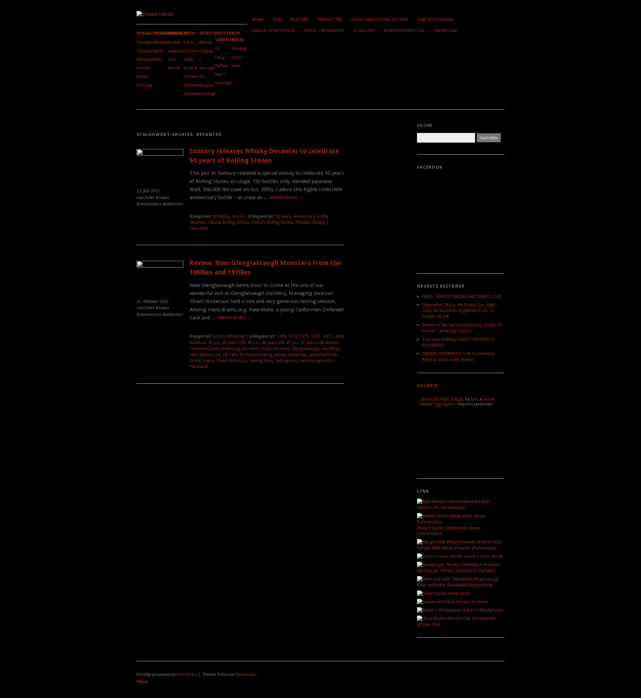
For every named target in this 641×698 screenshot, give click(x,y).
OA (217, 354)
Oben (142, 681)
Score (195, 360)
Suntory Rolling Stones (272, 222)
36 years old (233, 342)
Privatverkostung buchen (379, 19)
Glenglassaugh (305, 348)
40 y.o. (253, 342)
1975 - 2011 (322, 336)
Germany (281, 348)
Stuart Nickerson (231, 360)
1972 (292, 336)
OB (225, 354)
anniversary (304, 216)
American (177, 50)
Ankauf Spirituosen (273, 30)
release (214, 222)
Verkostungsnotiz (315, 360)
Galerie (427, 385)
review (280, 354)
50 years (283, 216)
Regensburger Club (404, 30)
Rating (266, 354)
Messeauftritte (150, 59)
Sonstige (145, 85)
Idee (277, 19)
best (215, 348)
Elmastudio (246, 674)
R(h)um (206, 42)
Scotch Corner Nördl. (482, 556)
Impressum (445, 30)
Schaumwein (196, 85)
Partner (299, 19)
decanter (198, 222)
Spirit (157, 50)
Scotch (174, 42)
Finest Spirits (458, 593)
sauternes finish (322, 354)
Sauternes (297, 354)
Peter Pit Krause (244, 354)
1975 (304, 336)
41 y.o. (292, 342)
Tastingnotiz (285, 360)
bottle (322, 216)
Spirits (207, 33)
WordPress (187, 674)
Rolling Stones (236, 222)
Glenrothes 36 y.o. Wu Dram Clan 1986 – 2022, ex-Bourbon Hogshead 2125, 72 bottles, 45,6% (460, 310)
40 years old (272, 342)
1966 (281, 336)
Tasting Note (260, 360)
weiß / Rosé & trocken (191, 68)
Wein (157, 59)
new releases (201, 354)
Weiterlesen (286, 197)
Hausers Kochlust (471, 601)
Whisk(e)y (161, 42)
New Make (330, 348)
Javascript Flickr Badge (441, 398)
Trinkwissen (167, 33)
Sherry (208, 360)
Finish (265, 348)
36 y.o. (214, 342)
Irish (172, 59)
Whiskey (302, 222)
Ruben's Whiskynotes (482, 610)
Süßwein (192, 93)
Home (257, 19)
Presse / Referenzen (324, 30)
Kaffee (221, 65)
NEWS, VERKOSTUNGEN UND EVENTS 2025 (461, 296)
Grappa (206, 85)
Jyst (474, 398)
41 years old (311, 342)
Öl (217, 48)
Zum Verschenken (435, 19)
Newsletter (329, 19)
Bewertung (230, 348)
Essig (219, 57)
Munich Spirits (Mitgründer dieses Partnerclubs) (449, 530)
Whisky (318, 222)
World (174, 67)
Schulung (364, 30)
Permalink (199, 228)
